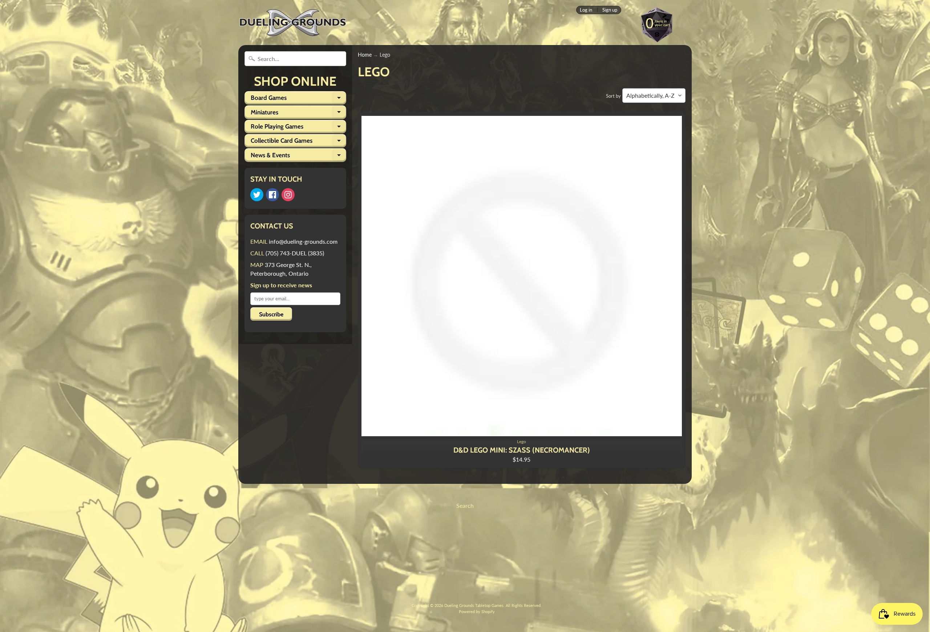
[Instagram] (288, 194)
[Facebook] (272, 194)
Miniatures (298, 114)
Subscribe (271, 314)
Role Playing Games (298, 128)
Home (365, 55)
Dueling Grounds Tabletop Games (474, 605)
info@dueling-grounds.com (303, 241)
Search (465, 505)
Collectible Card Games (298, 142)
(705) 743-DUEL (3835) (295, 253)
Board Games (298, 99)
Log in (586, 10)
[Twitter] (256, 194)
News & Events (298, 156)
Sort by (613, 96)
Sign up (609, 10)
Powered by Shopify (477, 611)
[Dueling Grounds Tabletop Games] (292, 22)
